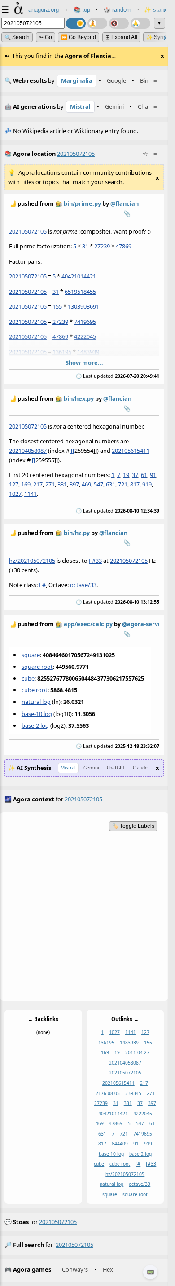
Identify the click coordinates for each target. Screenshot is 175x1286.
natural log (36, 702)
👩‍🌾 (58, 203)
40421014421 (78, 276)
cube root (35, 690)
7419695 (85, 322)
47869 (123, 246)
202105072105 (28, 231)
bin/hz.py (77, 533)
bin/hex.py (79, 398)
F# (42, 584)
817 (135, 484)
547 (98, 484)
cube (28, 678)
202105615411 (130, 450)
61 (144, 474)
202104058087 (28, 450)
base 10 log (111, 1154)
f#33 (151, 1164)
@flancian (124, 203)
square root (37, 666)
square (31, 654)
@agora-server (143, 624)
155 (57, 306)
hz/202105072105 (32, 560)
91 (153, 474)
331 (62, 484)
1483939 (88, 352)
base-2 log (35, 725)
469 (86, 484)
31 (85, 246)
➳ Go (45, 37)
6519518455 (80, 291)
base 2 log (140, 1154)
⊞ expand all (121, 37)
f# (138, 1164)
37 (135, 474)
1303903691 (83, 306)
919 (147, 484)
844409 (120, 1143)
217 (38, 484)
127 (13, 484)
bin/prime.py (82, 203)
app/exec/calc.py (88, 624)
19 (126, 474)
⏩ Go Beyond (78, 37)
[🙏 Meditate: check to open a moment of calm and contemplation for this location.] (140, 23)
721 (122, 484)
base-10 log (37, 713)
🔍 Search (17, 37)
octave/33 (83, 584)
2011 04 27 (137, 1052)
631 (110, 484)
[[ (72, 450)
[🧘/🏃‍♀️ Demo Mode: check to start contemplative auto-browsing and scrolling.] (97, 23)
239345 (133, 1093)
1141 (30, 493)
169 (26, 484)
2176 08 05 (108, 1093)
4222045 (85, 336)
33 (99, 560)
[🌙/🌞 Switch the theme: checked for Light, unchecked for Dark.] (76, 23)
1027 (15, 493)
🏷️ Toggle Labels (133, 826)
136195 (61, 352)
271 (50, 484)
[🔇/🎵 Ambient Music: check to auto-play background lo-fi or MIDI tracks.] (119, 23)
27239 (102, 246)
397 (74, 484)
